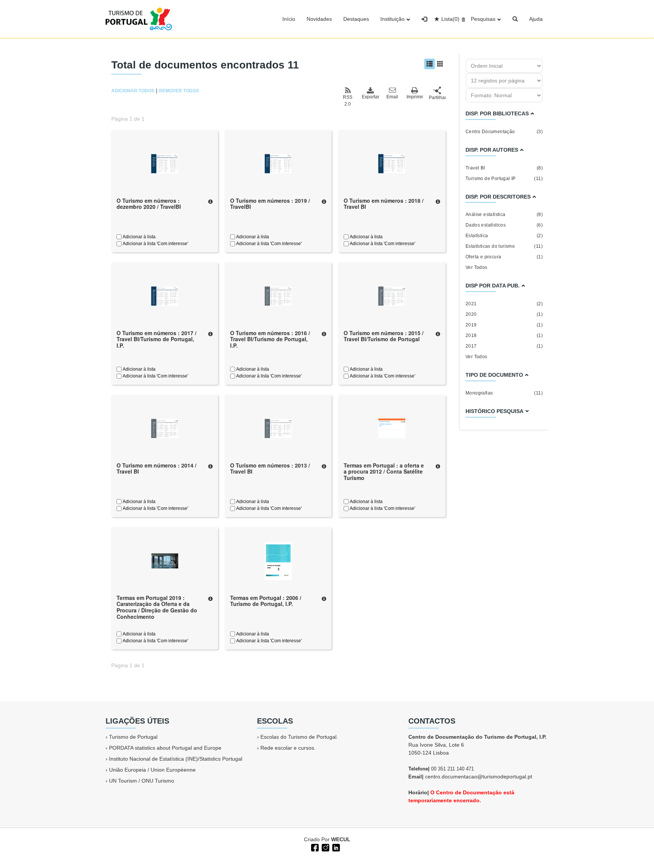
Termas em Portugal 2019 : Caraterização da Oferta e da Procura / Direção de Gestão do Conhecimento (157, 607)
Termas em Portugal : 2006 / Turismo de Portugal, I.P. (265, 601)
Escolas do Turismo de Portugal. (299, 737)
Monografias (504, 393)
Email (392, 96)
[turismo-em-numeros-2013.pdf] (278, 428)
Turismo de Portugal (133, 737)
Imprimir (414, 96)
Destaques (356, 19)
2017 (504, 346)
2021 (504, 303)
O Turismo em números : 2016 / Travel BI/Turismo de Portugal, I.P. (270, 339)
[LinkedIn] (335, 847)
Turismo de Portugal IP (504, 178)
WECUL (340, 839)
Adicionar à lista (138, 236)
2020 (504, 314)
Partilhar (437, 97)
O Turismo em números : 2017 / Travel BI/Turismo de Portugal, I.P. (156, 339)
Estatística (504, 235)
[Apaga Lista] (462, 19)
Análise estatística (504, 214)
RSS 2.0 (347, 101)
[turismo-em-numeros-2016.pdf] (278, 295)
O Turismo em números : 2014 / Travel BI (156, 468)
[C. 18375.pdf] (278, 560)
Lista (450, 19)
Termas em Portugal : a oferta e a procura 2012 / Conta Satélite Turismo (384, 471)
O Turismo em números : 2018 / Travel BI (384, 204)
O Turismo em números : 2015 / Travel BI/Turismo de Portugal (384, 336)
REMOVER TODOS (179, 90)
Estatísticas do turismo (504, 246)
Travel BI (504, 168)
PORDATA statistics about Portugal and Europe (165, 748)
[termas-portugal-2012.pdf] (391, 428)
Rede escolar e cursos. (288, 748)
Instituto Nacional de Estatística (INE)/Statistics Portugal (175, 759)
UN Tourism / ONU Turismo (141, 781)
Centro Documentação (504, 131)
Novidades (319, 19)
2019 (504, 325)
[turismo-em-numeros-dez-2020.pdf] (164, 163)
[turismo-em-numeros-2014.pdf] (164, 428)
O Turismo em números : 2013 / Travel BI (270, 468)
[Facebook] (314, 847)
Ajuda (536, 19)
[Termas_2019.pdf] (164, 560)
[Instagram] (325, 847)
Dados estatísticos (504, 225)
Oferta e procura (504, 256)
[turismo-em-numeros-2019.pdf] (278, 163)
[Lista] (429, 64)
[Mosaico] (440, 64)
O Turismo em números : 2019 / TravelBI (270, 204)
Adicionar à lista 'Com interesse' (154, 243)
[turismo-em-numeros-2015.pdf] (391, 295)
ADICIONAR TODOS (132, 90)
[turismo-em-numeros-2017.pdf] (164, 295)
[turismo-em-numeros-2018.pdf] (391, 163)
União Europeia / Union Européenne (152, 770)
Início (288, 19)
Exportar (370, 96)
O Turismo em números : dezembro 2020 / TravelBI (149, 204)
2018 (504, 335)
